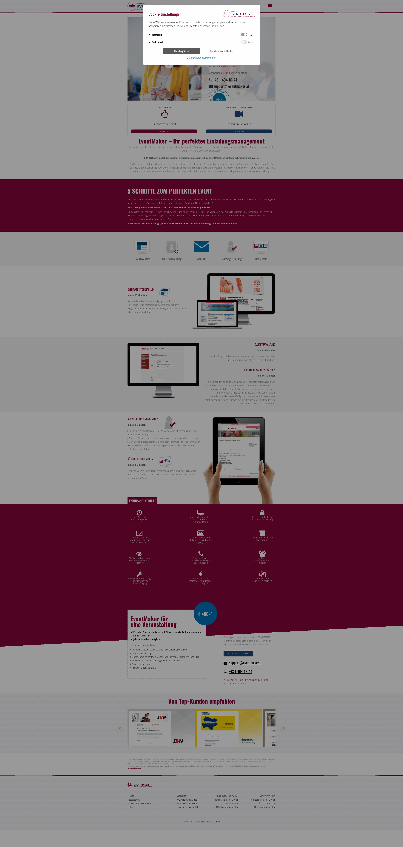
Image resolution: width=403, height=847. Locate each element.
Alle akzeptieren (181, 51)
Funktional (157, 42)
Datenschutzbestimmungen (201, 57)
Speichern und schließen (221, 51)
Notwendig (157, 35)
